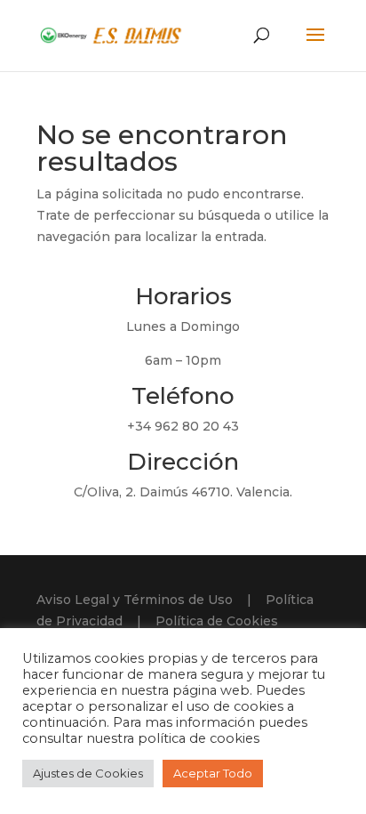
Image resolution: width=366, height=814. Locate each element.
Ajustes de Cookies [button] (88, 773)
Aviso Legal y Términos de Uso (134, 600)
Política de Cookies (216, 621)
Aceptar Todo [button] (212, 773)
